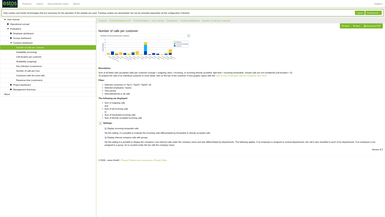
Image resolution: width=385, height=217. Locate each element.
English (377, 4)
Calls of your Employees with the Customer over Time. (241, 75)
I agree (359, 13)
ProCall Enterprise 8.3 (120, 20)
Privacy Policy (160, 160)
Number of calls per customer (216, 20)
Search (76, 4)
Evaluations (172, 20)
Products (26, 4)
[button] (345, 25)
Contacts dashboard (190, 20)
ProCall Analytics (141, 20)
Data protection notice (58, 4)
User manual (158, 20)
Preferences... (373, 13)
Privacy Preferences (130, 160)
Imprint (40, 4)
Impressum (147, 160)
